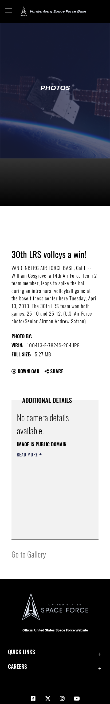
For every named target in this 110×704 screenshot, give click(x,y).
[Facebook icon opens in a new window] (33, 699)
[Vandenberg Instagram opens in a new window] (62, 699)
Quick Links (21, 652)
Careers (17, 666)
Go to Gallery (28, 554)
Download (27, 371)
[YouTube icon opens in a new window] (77, 699)
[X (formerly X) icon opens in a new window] (48, 699)
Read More (28, 454)
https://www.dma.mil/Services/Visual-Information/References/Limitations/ (49, 529)
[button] (8, 11)
